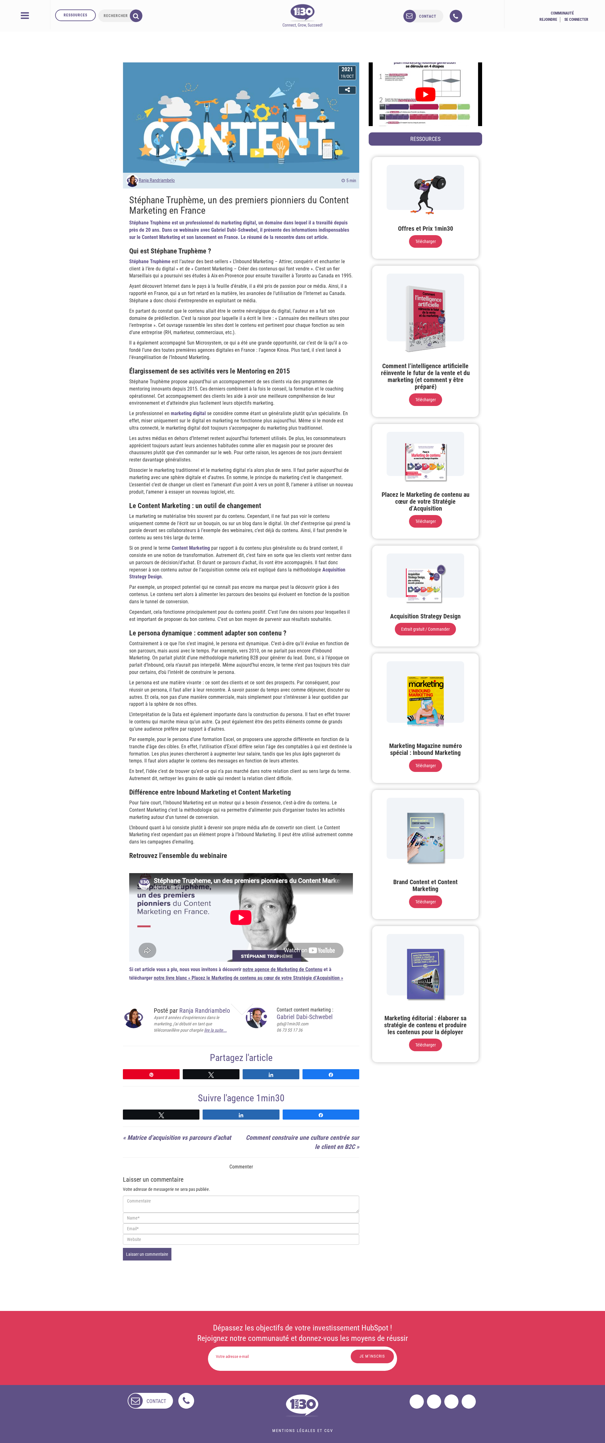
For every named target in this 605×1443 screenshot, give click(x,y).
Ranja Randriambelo (157, 180)
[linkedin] (451, 1401)
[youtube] (469, 1401)
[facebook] (417, 1401)
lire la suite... (215, 1030)
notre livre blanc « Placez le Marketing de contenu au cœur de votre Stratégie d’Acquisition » (248, 978)
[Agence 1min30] (302, 15)
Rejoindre (548, 19)
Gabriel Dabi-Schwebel (305, 1017)
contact (427, 16)
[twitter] (434, 1401)
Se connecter (576, 19)
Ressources (75, 15)
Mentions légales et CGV (302, 1430)
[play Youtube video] (425, 94)
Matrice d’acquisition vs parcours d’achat (179, 1137)
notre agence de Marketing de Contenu (282, 969)
